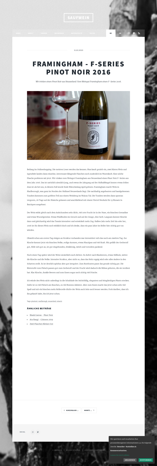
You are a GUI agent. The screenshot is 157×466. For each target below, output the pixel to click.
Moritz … (88, 410)
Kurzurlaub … (72, 410)
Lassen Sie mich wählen (119, 455)
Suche (92, 33)
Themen (44, 33)
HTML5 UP (77, 450)
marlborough (42, 301)
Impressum (59, 33)
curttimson (99, 450)
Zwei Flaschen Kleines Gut (41, 324)
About (30, 33)
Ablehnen (130, 460)
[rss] (139, 33)
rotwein (59, 301)
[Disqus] (78, 358)
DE (111, 33)
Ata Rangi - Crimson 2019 (41, 319)
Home (18, 33)
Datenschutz (76, 33)
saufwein (79, 17)
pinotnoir (34, 301)
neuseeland (52, 301)
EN (120, 33)
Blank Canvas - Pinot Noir (41, 315)
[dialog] (132, 450)
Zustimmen (145, 460)
